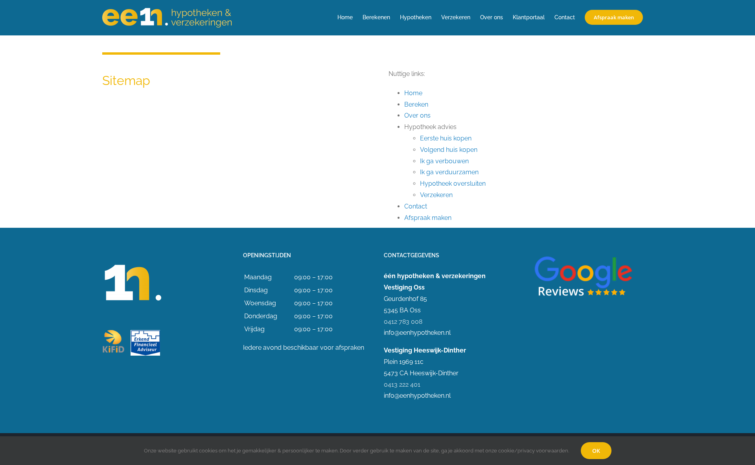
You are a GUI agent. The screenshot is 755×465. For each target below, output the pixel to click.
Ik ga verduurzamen (449, 172)
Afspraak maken (427, 217)
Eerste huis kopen (445, 138)
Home (413, 93)
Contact (415, 206)
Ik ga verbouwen (444, 161)
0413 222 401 (402, 384)
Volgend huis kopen (448, 149)
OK (596, 450)
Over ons (417, 115)
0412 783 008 (403, 321)
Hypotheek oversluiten (453, 183)
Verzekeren (436, 195)
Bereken (416, 104)
